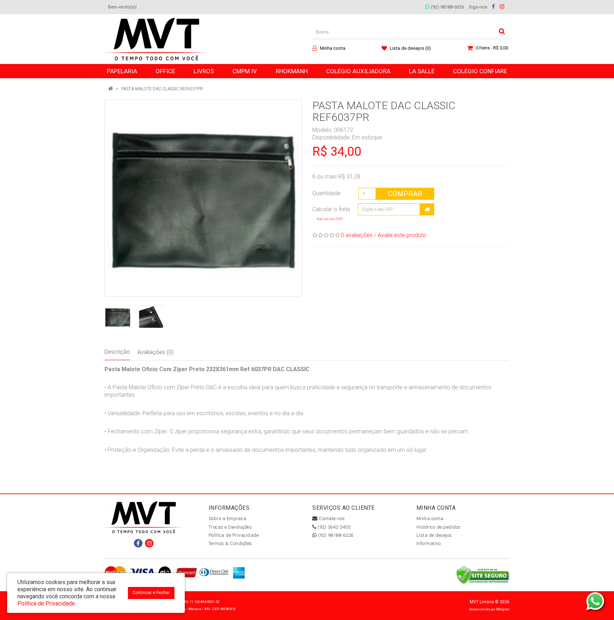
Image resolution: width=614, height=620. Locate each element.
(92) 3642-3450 (333, 527)
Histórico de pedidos (438, 527)
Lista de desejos (434, 535)
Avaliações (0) (155, 352)
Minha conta (429, 518)
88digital (503, 609)
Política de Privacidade (234, 535)
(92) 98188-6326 (447, 7)
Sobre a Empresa (228, 518)
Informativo (428, 543)
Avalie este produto (402, 235)
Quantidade (326, 193)
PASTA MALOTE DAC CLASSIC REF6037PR (162, 88)
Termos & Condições (230, 543)
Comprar (405, 193)
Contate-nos (331, 518)
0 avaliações (357, 235)
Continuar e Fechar (151, 592)
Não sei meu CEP (330, 219)
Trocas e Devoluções (230, 527)
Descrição (117, 351)
